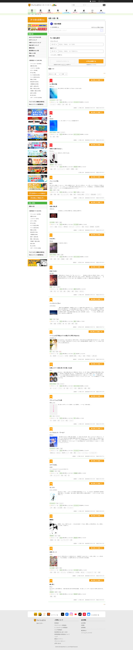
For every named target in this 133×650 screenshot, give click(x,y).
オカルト (60, 226)
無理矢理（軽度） (73, 355)
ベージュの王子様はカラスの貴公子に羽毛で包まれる (64, 335)
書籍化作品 (31, 48)
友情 (69, 323)
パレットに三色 (54, 181)
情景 (73, 323)
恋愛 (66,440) (33, 66)
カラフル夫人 (53, 464)
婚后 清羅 (52, 273)
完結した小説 (32, 53)
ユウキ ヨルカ (52, 305)
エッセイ (55, 388)
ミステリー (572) (34, 218)
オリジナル (63, 572)
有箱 (50, 522)
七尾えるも (52, 208)
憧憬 (57, 136)
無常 (67, 259)
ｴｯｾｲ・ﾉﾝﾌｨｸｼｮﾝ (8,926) (36, 97)
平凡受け (88, 355)
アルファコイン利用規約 (60, 625)
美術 (89, 388)
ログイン (102, 1)
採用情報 (83, 627)
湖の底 (59, 104)
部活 (51, 572)
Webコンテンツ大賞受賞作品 (36, 104)
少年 (51, 507)
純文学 (68, 169)
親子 (66, 475)
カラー (71, 388)
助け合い (83, 572)
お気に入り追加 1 (97, 112)
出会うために (53, 271)
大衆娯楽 (51, 471)
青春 (51, 190)
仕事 (71, 540)
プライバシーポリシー (59, 641)
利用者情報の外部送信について (62, 634)
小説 (32, 14)
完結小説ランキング (34, 45)
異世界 (54, 355)
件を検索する (91, 61)
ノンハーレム (85, 452)
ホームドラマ (56, 475)
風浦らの (51, 434)
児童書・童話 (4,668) (35, 90)
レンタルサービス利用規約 (60, 627)
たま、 (51, 370)
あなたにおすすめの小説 (35, 37)
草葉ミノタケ (52, 402)
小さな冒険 (59, 507)
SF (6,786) (33, 72)
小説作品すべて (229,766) (35, 60)
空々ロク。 (52, 151)
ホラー (51, 226)
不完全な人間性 (80, 194)
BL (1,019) (32, 245)
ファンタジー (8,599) (35, 214)
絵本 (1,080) (33, 93)
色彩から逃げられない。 (56, 148)
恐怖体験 (92, 226)
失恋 (61, 291)
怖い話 (87, 226)
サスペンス (71, 226)
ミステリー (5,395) (35, 68)
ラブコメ (87, 194)
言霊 (58, 259)
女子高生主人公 (70, 572)
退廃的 (72, 169)
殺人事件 (97, 226)
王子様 (66, 355)
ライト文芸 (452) (34, 227)
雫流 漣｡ (51, 241)
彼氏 (65, 291)
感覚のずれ (80, 388)
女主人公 (82, 291)
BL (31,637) (33, 95)
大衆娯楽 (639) (34, 234)
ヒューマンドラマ (64, 540)
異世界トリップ (65, 452)
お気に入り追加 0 (97, 144)
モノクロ (52, 487)
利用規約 (56, 623)
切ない (80, 355)
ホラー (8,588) (33, 70)
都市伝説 (66, 226)
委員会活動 (93, 194)
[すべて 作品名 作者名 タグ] (54, 44)
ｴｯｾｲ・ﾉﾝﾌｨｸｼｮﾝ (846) (35, 248)
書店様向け (84, 630)
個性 (75, 452)
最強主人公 (52, 452)
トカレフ (71, 420)
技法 (75, 388)
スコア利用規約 (58, 629)
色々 (96, 572)
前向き (76, 291)
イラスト (60, 388)
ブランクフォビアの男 (56, 400)
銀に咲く (52, 584)
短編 (51, 169)
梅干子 (51, 183)
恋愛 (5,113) (33, 216)
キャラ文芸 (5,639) (35, 75)
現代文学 (51, 164)
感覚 (85, 388)
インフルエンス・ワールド (57, 432)
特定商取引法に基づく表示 (60, 632)
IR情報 (82, 625)
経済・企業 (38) (34, 236)
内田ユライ (52, 86)
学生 (55, 291)
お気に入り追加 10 (97, 331)
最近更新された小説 (34, 50)
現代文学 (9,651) (34, 81)
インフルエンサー (93, 452)
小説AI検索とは (55, 27)
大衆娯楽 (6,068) (34, 84)
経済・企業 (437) (34, 86)
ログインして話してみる (97, 27)
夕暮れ (68, 291)
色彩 (67, 104)
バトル (78, 452)
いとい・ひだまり (53, 489)
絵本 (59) (32, 243)
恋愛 (51, 194)
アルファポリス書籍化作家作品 (36, 101)
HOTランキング (33, 40)
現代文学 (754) (34, 232)
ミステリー (78, 226)
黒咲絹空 (51, 118)
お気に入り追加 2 (97, 396)
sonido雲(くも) (53, 337)
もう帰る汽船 (53, 84)
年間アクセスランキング (35, 42)
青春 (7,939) (33, 79)
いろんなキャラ (89, 572)
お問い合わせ (57, 643)
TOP (29, 14)
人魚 (63, 104)
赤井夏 (51, 467)
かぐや (62, 420)
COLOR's (52, 238)
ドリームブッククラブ (86, 632)
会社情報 (83, 623)
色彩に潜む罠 (53, 206)
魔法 (55, 507)
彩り (58, 572)
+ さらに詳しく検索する (56, 55)
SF (50, 416)
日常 (55, 169)
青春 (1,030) (33, 230)
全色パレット (53, 552)
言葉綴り (63, 259)
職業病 (51, 519)
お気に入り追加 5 (97, 428)
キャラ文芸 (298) (34, 225)
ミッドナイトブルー (55, 303)
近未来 (54, 420)
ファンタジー (52, 100)
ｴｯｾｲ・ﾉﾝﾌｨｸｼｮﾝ (53, 132)
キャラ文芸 (52, 222)
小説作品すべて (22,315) (35, 210)
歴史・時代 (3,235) (35, 88)
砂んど (51, 586)
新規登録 (94, 1)
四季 (71, 259)
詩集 (55, 259)
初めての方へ (40, 623)
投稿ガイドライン (58, 638)
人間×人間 (94, 355)
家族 (71, 194)
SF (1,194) (33, 223)
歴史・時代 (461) (34, 239)
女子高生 (59, 323)
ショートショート (61, 169)
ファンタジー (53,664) (35, 63)
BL (50, 351)
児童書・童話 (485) (35, 241)
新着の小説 (31, 55)
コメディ (99, 194)
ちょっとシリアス (64, 194)
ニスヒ (51, 554)
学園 (55, 194)
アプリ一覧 (55, 615)
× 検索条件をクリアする (91, 64)
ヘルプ (56, 636)
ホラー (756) (33, 221)
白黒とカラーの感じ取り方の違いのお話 (61, 368)
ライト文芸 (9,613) (35, 77)
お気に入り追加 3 (97, 80)
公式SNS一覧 (96, 615)
